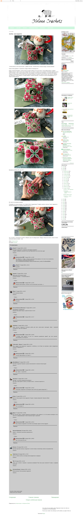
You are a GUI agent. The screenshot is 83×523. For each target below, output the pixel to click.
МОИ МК (25, 27)
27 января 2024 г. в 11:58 (29, 257)
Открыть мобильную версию (34, 500)
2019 (64, 205)
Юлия (14, 291)
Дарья (14, 412)
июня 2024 (66, 180)
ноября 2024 (66, 172)
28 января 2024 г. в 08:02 (29, 438)
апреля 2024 (66, 183)
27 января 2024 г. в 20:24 (29, 370)
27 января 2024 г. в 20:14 (29, 422)
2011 (64, 217)
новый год (64, 126)
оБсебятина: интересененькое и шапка (67, 192)
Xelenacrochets (19, 257)
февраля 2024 (66, 186)
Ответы (15, 255)
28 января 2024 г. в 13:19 (22, 447)
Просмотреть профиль (66, 82)
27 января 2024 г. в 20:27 (29, 353)
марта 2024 (66, 185)
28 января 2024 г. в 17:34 (23, 454)
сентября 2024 (66, 175)
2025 (64, 168)
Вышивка (15, 242)
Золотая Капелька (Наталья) (19, 307)
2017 (64, 208)
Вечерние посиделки (67, 157)
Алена (14, 396)
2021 (64, 202)
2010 (64, 219)
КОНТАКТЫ (42, 27)
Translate (70, 57)
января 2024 (66, 188)
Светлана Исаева (16, 469)
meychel (14, 273)
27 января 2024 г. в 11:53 (29, 282)
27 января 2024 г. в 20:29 (29, 334)
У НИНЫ (64, 136)
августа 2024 (66, 177)
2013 (64, 214)
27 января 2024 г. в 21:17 (29, 316)
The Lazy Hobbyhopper (67, 131)
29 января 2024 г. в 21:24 (20, 461)
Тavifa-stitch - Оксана (17, 344)
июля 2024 (66, 178)
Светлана (15, 378)
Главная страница (33, 497)
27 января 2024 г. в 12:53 (30, 307)
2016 (64, 209)
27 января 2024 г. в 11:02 (21, 291)
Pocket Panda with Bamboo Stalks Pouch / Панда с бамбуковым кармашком (67, 159)
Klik (13, 461)
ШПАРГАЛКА (50, 27)
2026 (64, 166)
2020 (64, 203)
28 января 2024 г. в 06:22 (27, 430)
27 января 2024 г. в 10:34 (21, 248)
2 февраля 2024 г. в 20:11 (26, 469)
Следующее (12, 497)
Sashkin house (65, 139)
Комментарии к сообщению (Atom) (23, 503)
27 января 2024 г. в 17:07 (21, 396)
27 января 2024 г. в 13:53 (24, 362)
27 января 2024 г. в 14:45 (22, 378)
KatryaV (14, 248)
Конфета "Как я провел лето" (70, 98)
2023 (64, 199)
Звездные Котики (66, 137)
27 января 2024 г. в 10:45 (22, 273)
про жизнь (68, 126)
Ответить (14, 252)
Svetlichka (15, 325)
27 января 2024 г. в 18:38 (21, 412)
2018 (64, 206)
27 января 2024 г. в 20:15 (29, 404)
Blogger (43, 513)
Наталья (15, 447)
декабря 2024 (66, 171)
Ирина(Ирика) (16, 362)
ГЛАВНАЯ (12, 27)
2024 (64, 169)
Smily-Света (15, 454)
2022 (64, 200)
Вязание (71, 123)
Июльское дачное (66, 140)
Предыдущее (55, 497)
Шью (66, 124)
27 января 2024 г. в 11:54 (29, 299)
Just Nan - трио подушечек (68, 189)
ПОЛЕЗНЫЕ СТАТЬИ (33, 27)
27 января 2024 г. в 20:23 (29, 387)
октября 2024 (66, 174)
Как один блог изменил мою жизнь (70, 116)
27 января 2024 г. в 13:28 (22, 325)
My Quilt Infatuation (66, 149)
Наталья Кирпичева (17, 430)
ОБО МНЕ (18, 27)
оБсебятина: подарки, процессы (67, 196)
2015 (64, 211)
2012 (64, 216)
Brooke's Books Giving (67, 194)
